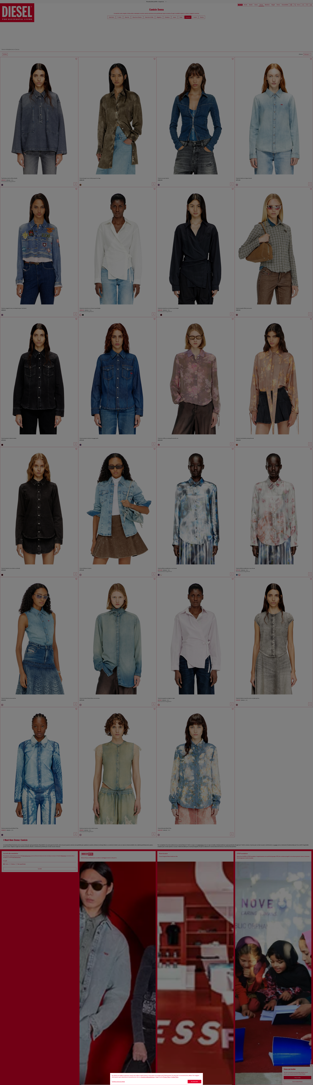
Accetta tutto (194, 1081)
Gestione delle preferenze (148, 1077)
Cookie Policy (174, 1077)
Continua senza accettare (118, 1081)
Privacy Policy (166, 1077)
